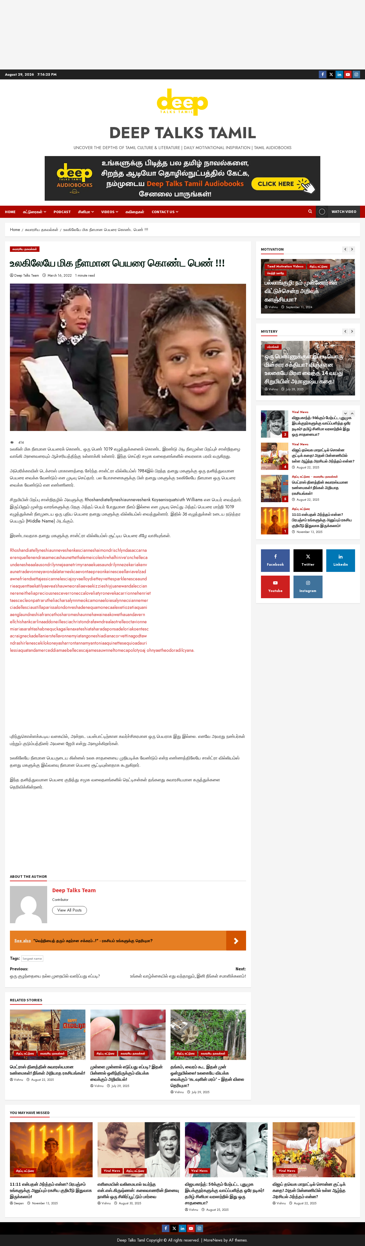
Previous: (55, 972)
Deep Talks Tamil (182, 132)
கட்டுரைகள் (32, 211)
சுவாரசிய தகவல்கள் (24, 249)
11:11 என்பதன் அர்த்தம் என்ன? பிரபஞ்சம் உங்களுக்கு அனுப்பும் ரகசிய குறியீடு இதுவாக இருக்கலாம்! (274, 488)
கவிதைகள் (135, 211)
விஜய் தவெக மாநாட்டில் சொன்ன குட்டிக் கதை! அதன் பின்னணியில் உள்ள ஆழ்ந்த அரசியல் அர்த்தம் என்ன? (274, 424)
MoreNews (213, 1240)
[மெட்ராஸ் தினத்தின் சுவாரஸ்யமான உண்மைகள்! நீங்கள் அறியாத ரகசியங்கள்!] (47, 1035)
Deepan (19, 1203)
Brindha (274, 307)
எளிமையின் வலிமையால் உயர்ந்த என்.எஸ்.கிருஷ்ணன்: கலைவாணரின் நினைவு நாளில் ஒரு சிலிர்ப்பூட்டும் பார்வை (274, 520)
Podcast (62, 211)
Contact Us (163, 211)
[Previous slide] (345, 249)
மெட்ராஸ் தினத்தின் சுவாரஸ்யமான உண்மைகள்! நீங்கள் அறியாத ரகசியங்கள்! (274, 456)
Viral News (300, 412)
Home (10, 211)
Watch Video (344, 211)
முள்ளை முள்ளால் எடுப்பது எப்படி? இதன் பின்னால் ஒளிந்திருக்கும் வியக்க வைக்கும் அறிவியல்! (126, 1073)
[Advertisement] (182, 34)
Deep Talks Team (26, 275)
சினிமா (84, 211)
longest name (32, 958)
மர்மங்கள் (273, 347)
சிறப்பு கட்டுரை (25, 1053)
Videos (107, 211)
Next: (188, 972)
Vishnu (18, 1080)
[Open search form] (310, 211)
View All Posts (69, 910)
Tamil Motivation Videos (285, 281)
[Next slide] (352, 249)
